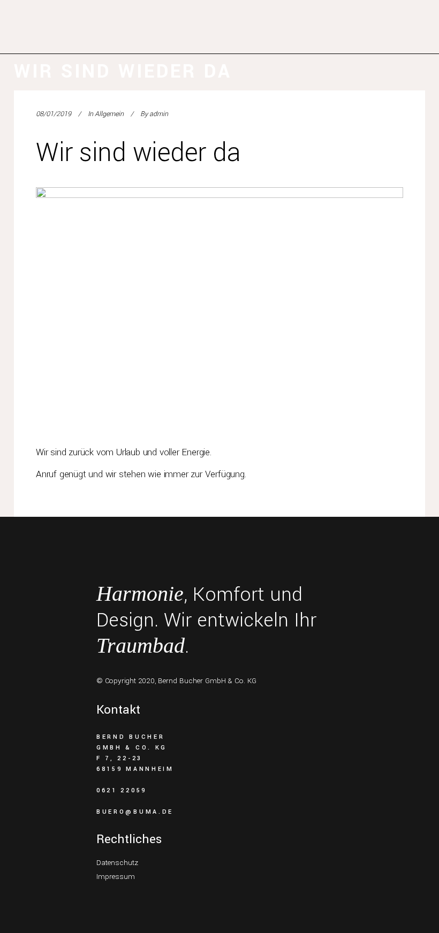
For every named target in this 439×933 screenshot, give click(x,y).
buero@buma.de (134, 812)
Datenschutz (117, 863)
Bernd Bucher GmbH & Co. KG (207, 681)
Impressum (115, 876)
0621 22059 (121, 790)
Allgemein (109, 114)
